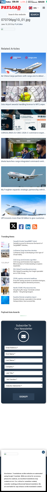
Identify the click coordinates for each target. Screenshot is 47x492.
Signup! (23, 396)
